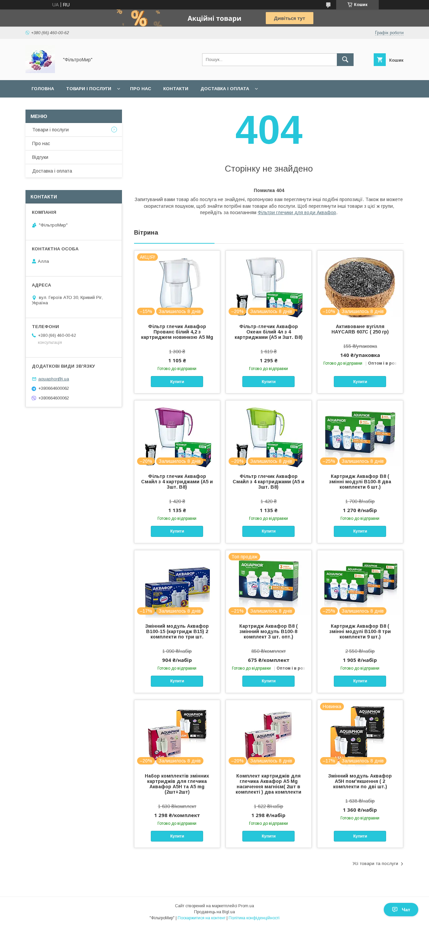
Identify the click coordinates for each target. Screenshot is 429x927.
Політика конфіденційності (254, 918)
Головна (43, 88)
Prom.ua (246, 906)
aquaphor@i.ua (53, 378)
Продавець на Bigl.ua (214, 912)
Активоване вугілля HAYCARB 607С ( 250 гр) (360, 329)
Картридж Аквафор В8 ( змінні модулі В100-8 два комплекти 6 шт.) (360, 482)
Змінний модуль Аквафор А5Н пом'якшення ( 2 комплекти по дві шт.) (360, 781)
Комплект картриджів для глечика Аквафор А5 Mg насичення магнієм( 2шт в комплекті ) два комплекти (268, 784)
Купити (177, 381)
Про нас (140, 88)
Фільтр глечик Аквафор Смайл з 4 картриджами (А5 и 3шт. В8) (177, 482)
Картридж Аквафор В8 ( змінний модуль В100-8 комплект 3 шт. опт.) (268, 631)
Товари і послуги (88, 88)
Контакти (175, 88)
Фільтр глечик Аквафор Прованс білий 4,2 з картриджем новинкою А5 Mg (177, 332)
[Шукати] (345, 59)
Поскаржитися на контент (202, 918)
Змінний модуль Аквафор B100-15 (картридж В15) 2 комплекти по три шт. (177, 631)
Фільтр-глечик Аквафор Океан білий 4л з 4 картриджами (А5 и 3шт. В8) (269, 332)
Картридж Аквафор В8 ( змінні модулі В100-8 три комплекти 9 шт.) (360, 631)
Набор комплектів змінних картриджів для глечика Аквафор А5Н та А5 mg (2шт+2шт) (177, 784)
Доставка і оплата (224, 88)
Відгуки (40, 157)
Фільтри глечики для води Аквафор (297, 212)
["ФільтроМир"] (40, 71)
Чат (406, 909)
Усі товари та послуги (375, 863)
